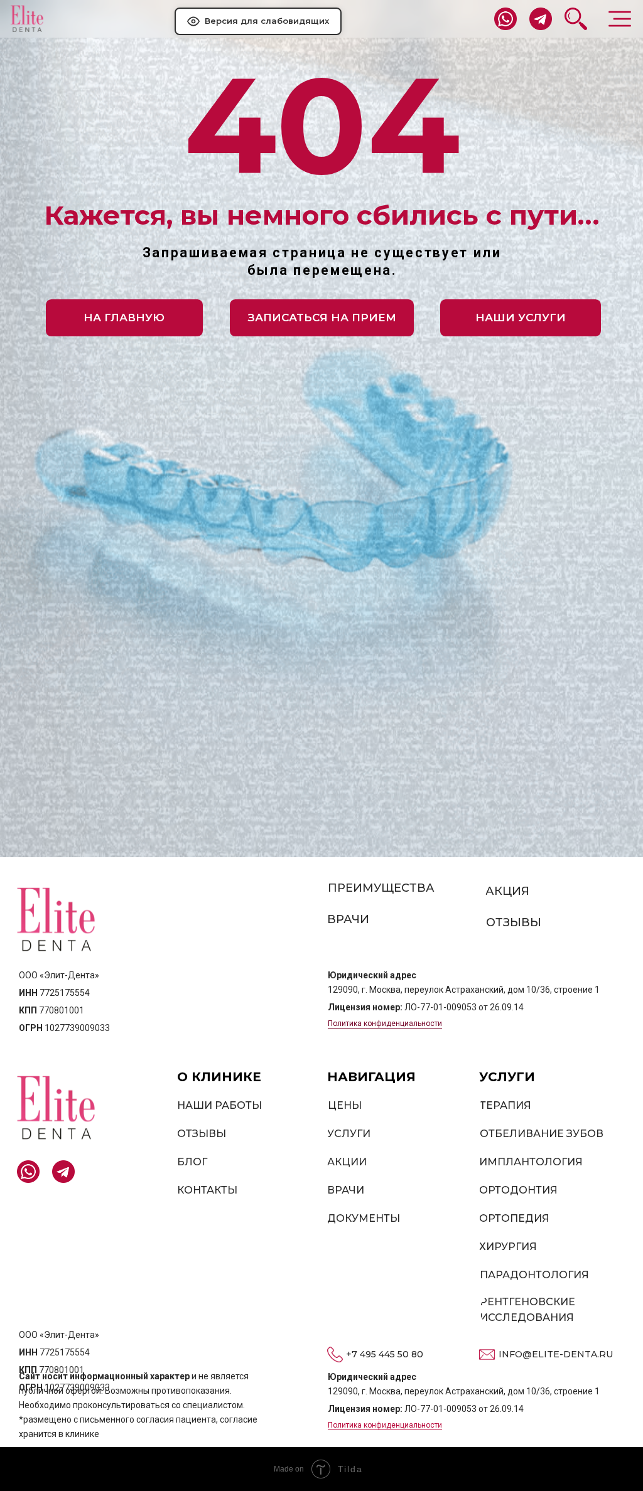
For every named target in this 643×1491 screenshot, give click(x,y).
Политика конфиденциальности (385, 1023)
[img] (27, 19)
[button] (322, 317)
